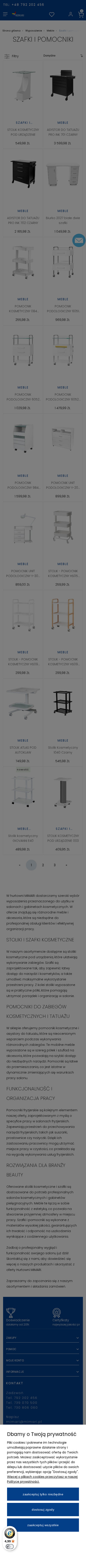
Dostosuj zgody (43, 1509)
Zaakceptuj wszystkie (43, 1525)
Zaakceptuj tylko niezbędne (43, 1494)
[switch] (10, 1546)
